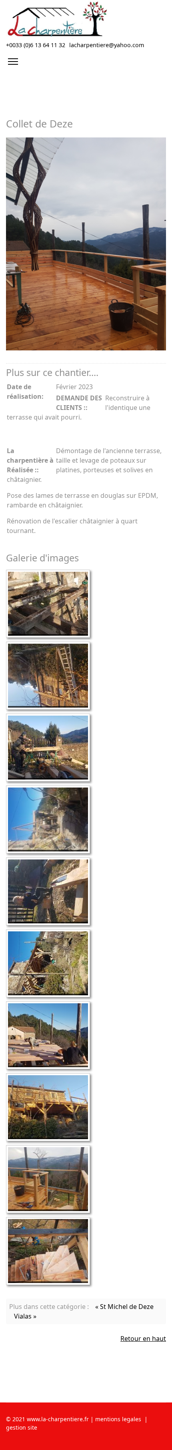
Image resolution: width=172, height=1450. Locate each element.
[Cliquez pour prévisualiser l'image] (86, 243)
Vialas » (25, 1316)
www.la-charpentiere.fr (57, 1419)
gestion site (21, 1427)
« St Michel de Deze (124, 1306)
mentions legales (118, 1419)
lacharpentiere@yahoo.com (106, 45)
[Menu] (13, 62)
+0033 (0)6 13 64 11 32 (35, 45)
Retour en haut (143, 1338)
